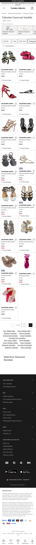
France (4, 533)
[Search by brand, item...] (4, 8)
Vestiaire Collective (11, 440)
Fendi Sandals (24, 340)
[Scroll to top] (30, 325)
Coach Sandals (25, 336)
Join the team (7, 452)
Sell (4, 408)
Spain (31, 533)
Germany (26, 533)
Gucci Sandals (25, 343)
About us (6, 443)
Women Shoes (28, 13)
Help (4, 427)
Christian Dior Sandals (17, 338)
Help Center (7, 430)
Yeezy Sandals (25, 347)
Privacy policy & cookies (17, 485)
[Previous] (13, 325)
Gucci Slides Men (24, 331)
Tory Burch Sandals (24, 345)
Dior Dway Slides (10, 340)
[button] (32, 8)
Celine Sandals (24, 333)
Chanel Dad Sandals (10, 336)
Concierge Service (9, 386)
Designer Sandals (8, 345)
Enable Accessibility (18, 1)
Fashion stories (8, 455)
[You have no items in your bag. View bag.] (32, 8)
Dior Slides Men (9, 331)
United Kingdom (11, 533)
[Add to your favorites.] (16, 70)
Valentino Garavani (14, 13)
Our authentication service (12, 399)
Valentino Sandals (11, 347)
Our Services (8, 380)
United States (19, 533)
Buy (4, 393)
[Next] (23, 325)
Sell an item (7, 418)
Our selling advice (9, 415)
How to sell (7, 412)
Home (4, 13)
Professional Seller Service (12, 421)
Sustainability (7, 446)
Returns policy (8, 402)
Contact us (7, 433)
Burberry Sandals (10, 333)
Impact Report (8, 449)
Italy (18, 535)
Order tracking (8, 396)
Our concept (7, 383)
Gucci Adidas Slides (10, 343)
